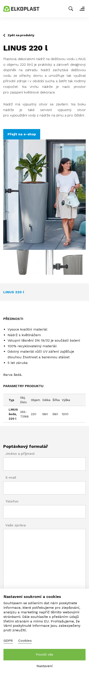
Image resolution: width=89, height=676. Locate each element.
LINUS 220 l (13, 292)
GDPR (8, 640)
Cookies (25, 640)
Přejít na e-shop (22, 134)
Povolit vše (44, 654)
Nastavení (44, 666)
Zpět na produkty (21, 35)
